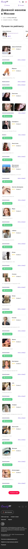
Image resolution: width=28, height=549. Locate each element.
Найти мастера (5, 516)
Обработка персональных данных (9, 542)
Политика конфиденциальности (9, 539)
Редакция (3, 544)
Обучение (3, 519)
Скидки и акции (15, 516)
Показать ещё (14, 492)
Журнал (10, 519)
